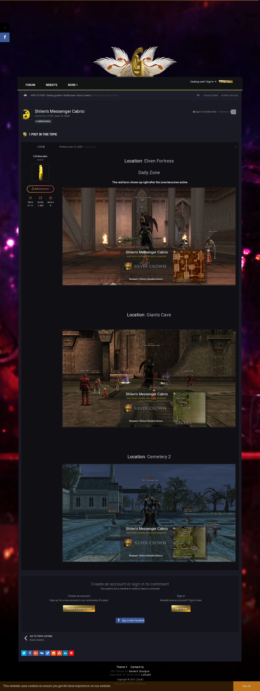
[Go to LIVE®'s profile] (27, 114)
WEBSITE (51, 84)
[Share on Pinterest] (71, 653)
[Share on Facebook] (30, 653)
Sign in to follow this (206, 111)
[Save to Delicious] (47, 653)
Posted (70, 147)
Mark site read (231, 95)
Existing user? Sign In (203, 81)
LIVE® (49, 115)
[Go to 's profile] (40, 172)
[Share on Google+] (35, 653)
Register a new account (79, 608)
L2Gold (146, 674)
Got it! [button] (247, 686)
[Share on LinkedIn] (65, 653)
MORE (72, 84)
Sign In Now (181, 608)
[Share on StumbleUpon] (59, 653)
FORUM (30, 84)
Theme (121, 667)
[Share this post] (236, 147)
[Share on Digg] (41, 653)
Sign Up (225, 81)
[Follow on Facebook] (5, 37)
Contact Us (137, 667)
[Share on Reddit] (53, 653)
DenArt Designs (139, 671)
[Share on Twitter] (24, 653)
